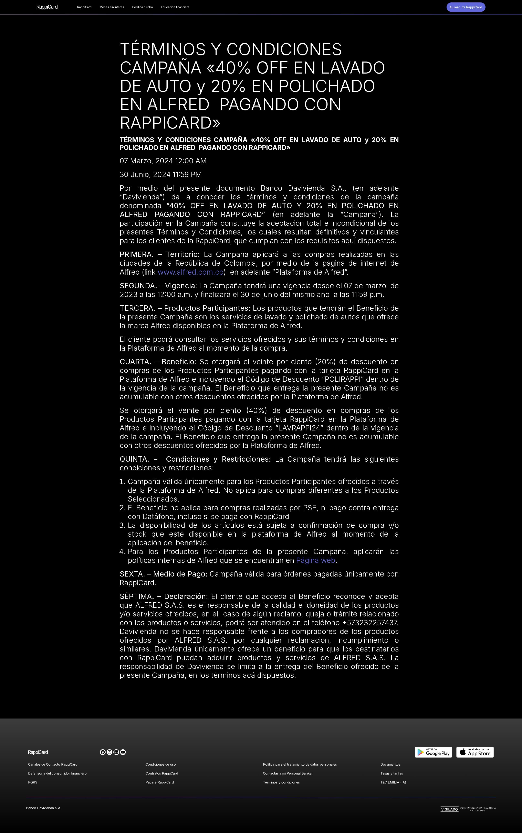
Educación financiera (175, 7)
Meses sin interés (112, 7)
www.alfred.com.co (190, 271)
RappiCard (84, 7)
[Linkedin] (116, 752)
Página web (315, 560)
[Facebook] (103, 752)
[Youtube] (123, 752)
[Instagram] (109, 752)
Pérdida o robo (142, 7)
